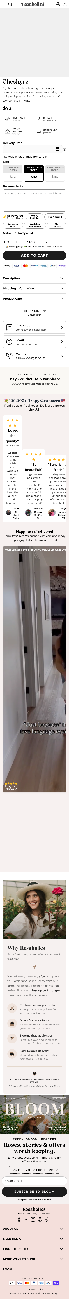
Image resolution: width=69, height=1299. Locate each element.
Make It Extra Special (18, 233)
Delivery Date (12, 143)
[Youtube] (26, 1219)
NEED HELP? (12, 1238)
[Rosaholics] (32, 4)
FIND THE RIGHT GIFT (18, 1249)
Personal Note (13, 186)
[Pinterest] (40, 1219)
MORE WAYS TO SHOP (19, 1259)
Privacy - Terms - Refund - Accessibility (34, 1293)
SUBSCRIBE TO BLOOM (34, 1191)
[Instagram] (33, 1219)
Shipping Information (18, 288)
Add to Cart (34, 255)
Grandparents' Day (35, 156)
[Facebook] (19, 1219)
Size (6, 162)
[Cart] (65, 4)
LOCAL (8, 1269)
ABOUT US (10, 1228)
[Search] (12, 4)
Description (11, 278)
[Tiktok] (47, 1219)
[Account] (57, 4)
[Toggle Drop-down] (41, 1229)
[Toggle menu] (4, 4)
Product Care (12, 298)
